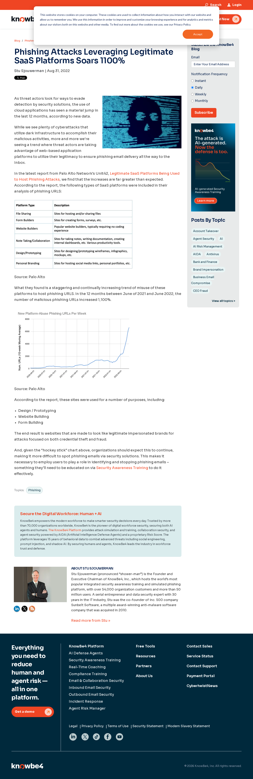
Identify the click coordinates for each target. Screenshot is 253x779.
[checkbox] (213, 91)
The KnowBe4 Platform (64, 530)
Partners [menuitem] (144, 666)
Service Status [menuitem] (200, 656)
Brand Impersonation (208, 269)
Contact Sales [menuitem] (199, 646)
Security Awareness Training (122, 468)
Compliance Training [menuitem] (88, 674)
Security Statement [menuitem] (147, 726)
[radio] (213, 81)
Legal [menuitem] (73, 726)
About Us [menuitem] (144, 676)
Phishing (30, 40)
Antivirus (213, 254)
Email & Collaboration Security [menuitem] (96, 681)
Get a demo (24, 712)
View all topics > (223, 301)
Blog (17, 40)
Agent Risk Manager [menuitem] (87, 708)
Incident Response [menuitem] (86, 701)
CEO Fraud (200, 291)
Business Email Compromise (202, 280)
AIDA (197, 254)
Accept (197, 34)
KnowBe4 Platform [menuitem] (86, 646)
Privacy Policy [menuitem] (92, 726)
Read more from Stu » (90, 620)
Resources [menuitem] (145, 656)
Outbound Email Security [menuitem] (91, 694)
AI (221, 239)
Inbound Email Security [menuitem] (90, 687)
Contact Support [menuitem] (202, 666)
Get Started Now (215, 19)
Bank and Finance (205, 262)
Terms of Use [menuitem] (118, 726)
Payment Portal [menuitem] (201, 676)
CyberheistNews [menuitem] (202, 686)
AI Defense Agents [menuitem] (86, 653)
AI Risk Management (207, 246)
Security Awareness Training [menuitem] (95, 660)
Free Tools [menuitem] (145, 646)
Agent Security (203, 239)
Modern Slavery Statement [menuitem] (188, 726)
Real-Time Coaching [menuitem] (87, 667)
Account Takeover (206, 231)
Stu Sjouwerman (29, 71)
